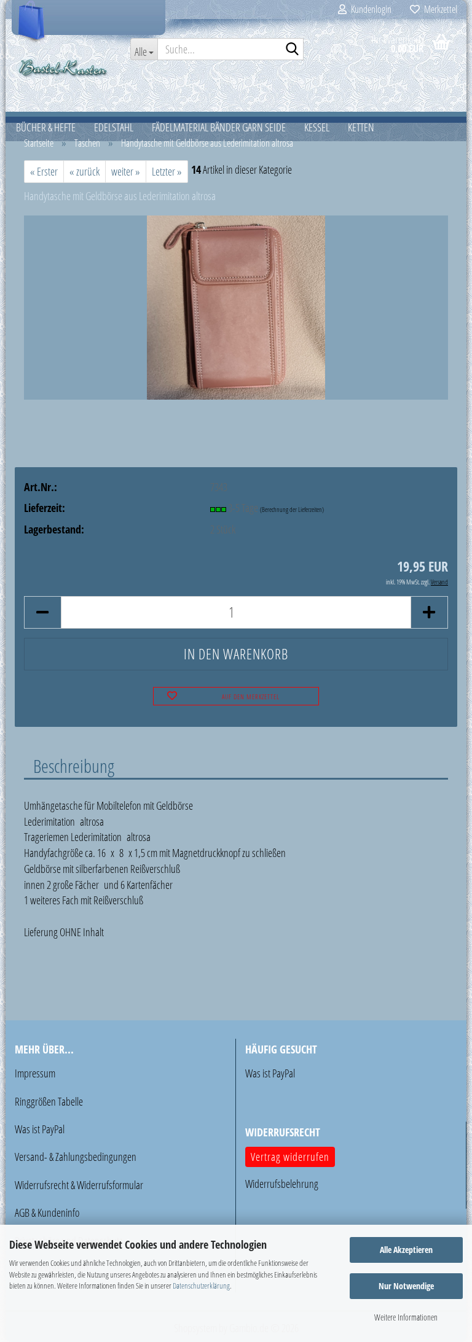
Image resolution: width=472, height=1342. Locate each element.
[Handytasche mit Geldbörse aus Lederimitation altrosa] (236, 306)
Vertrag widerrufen (290, 1156)
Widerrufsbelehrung (281, 1183)
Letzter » (167, 171)
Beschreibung (73, 765)
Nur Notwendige (406, 1286)
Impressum (35, 1073)
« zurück (84, 171)
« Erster (44, 171)
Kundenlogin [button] (369, 9)
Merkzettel (438, 9)
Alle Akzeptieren (406, 1249)
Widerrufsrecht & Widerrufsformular (79, 1184)
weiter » (125, 171)
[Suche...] (292, 50)
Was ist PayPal (40, 1129)
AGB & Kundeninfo (47, 1212)
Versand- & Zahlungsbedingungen (75, 1156)
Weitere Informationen (406, 1317)
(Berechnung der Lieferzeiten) (292, 509)
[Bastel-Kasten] (63, 67)
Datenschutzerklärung (201, 1285)
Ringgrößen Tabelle (49, 1101)
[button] (42, 612)
